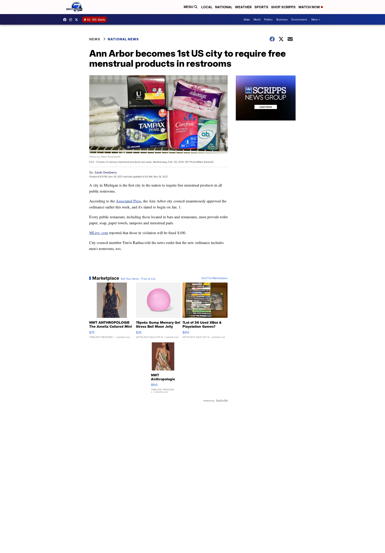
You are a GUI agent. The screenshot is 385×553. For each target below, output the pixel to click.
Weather (243, 7)
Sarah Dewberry (105, 172)
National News (123, 39)
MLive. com (98, 232)
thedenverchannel (71, 19)
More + (315, 19)
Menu (189, 7)
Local (206, 7)
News (94, 39)
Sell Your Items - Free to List (138, 278)
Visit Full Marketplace (214, 278)
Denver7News (65, 19)
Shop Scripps (283, 7)
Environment (299, 19)
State (247, 19)
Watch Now (309, 7)
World (256, 19)
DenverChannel (77, 19)
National (223, 7)
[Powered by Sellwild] (222, 400)
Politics (268, 19)
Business (282, 19)
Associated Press (128, 200)
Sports (261, 7)
